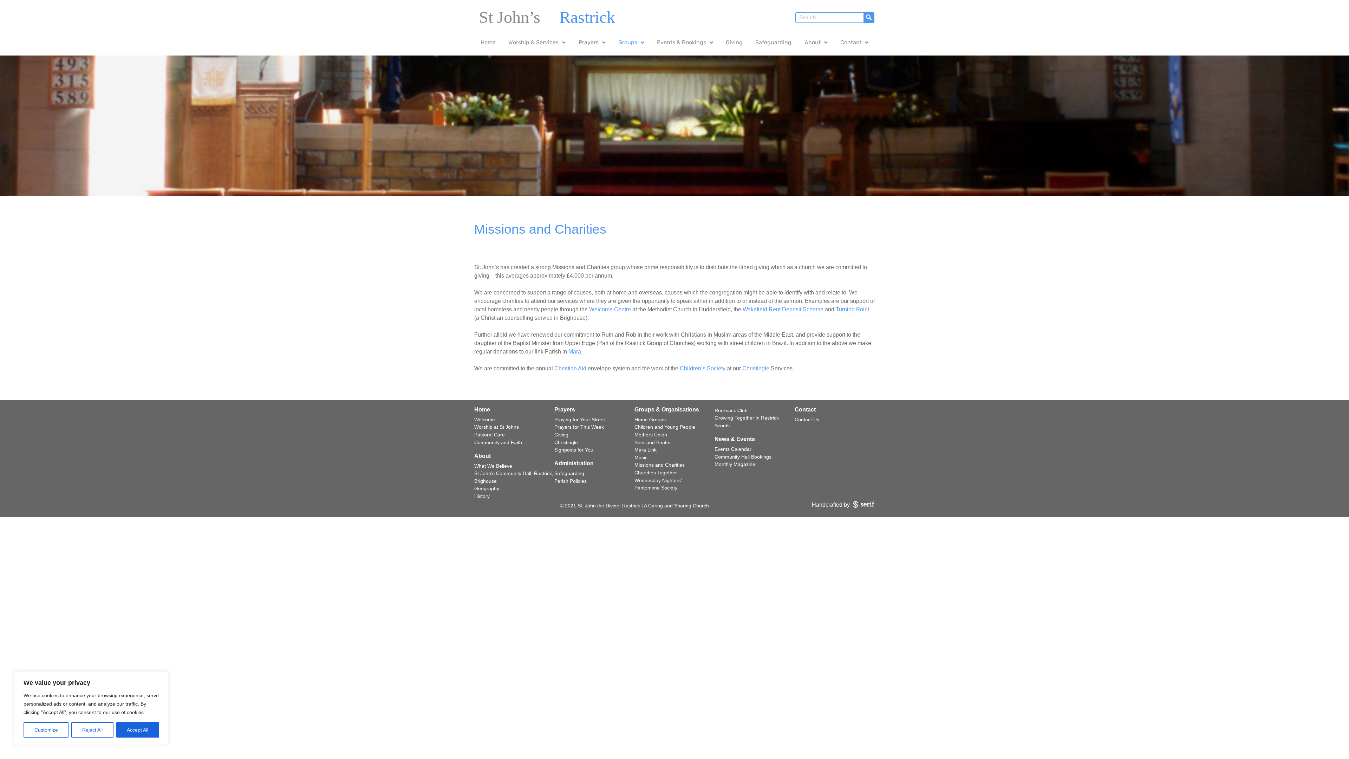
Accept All (137, 730)
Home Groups (650, 419)
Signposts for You (573, 450)
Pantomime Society (655, 488)
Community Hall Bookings (743, 457)
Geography (486, 488)
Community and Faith (498, 442)
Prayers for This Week (579, 427)
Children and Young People (664, 427)
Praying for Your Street (579, 419)
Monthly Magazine (735, 464)
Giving (561, 434)
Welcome (484, 419)
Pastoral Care (489, 434)
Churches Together (655, 472)
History (482, 496)
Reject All (92, 730)
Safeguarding (569, 473)
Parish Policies (570, 481)
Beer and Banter (652, 442)
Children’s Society (702, 368)
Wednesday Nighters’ (658, 480)
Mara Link (645, 450)
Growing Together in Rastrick (747, 418)
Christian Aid (570, 368)
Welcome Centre (610, 309)
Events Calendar (733, 449)
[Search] (869, 17)
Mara (574, 352)
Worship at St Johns (496, 427)
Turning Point (852, 309)
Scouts (722, 425)
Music (640, 457)
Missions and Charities (659, 465)
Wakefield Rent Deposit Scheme (783, 309)
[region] (91, 708)
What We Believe (493, 466)
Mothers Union (650, 434)
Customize (46, 730)
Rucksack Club (731, 410)
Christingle (755, 368)
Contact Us (807, 419)
